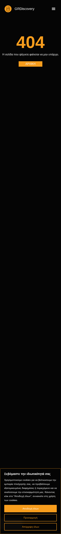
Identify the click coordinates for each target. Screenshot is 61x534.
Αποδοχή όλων (31, 508)
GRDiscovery (24, 9)
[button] (53, 9)
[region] (30, 501)
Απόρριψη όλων (30, 526)
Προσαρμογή (30, 517)
